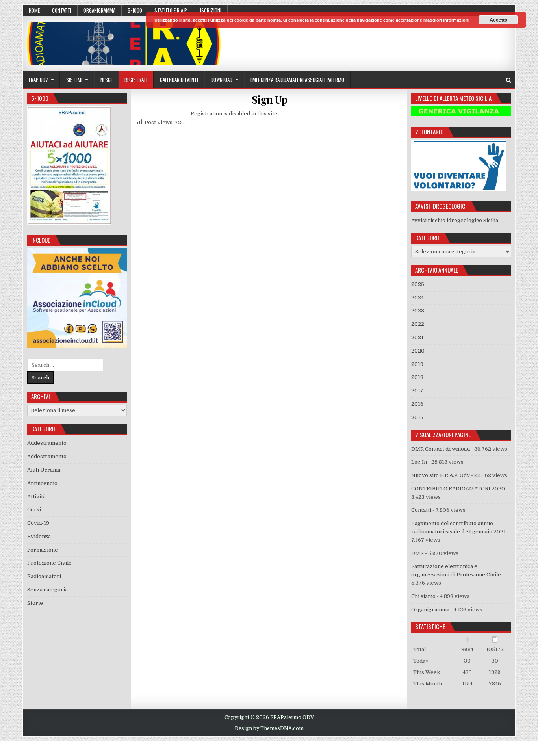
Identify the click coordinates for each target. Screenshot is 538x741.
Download (221, 80)
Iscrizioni (210, 10)
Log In (419, 462)
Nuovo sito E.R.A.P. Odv (440, 475)
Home (34, 10)
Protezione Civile (49, 563)
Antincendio (42, 483)
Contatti (61, 10)
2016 (417, 404)
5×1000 (135, 10)
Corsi (34, 510)
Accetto (498, 19)
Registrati (135, 80)
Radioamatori (44, 576)
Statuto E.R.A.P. (171, 10)
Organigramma (99, 10)
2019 (417, 364)
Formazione (42, 550)
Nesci (106, 80)
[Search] (508, 80)
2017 (417, 391)
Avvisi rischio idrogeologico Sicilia (454, 220)
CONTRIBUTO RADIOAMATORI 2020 (458, 489)
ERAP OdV (38, 80)
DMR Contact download (440, 449)
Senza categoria (47, 589)
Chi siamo (423, 596)
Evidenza (39, 536)
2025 (417, 284)
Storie (35, 603)
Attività (36, 497)
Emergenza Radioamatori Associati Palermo (297, 80)
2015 (417, 417)
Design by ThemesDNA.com (269, 728)
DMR (417, 553)
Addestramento (47, 443)
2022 (417, 324)
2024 (417, 298)
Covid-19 (38, 523)
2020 (418, 351)
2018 (417, 377)
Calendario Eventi (179, 80)
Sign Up (269, 99)
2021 (417, 337)
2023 (417, 311)
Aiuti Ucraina (43, 470)
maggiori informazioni (446, 20)
